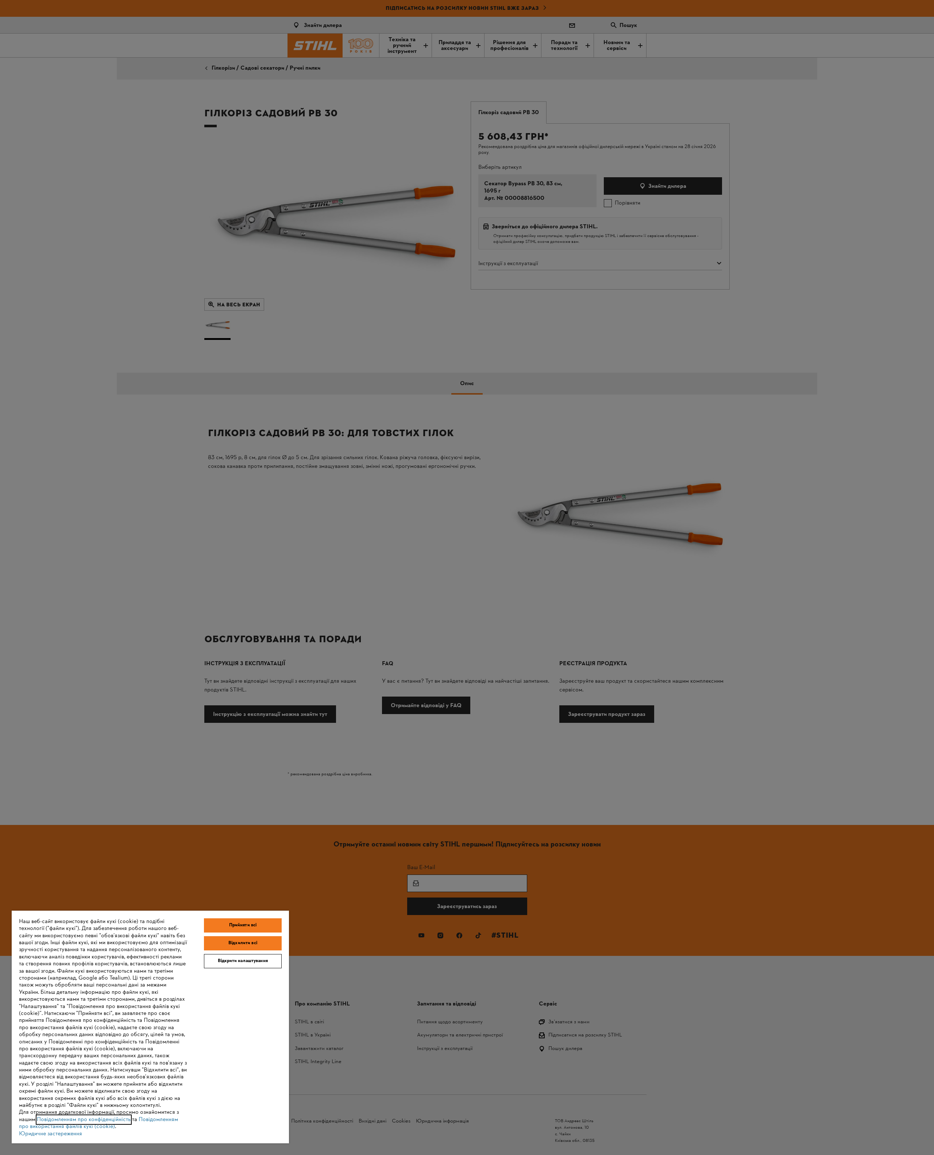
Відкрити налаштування (243, 961)
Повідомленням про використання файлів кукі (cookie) (98, 1123)
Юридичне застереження (50, 1134)
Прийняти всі (243, 925)
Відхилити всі (242, 943)
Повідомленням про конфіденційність (84, 1120)
